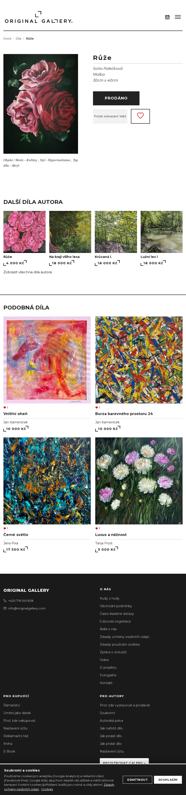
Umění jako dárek (17, 713)
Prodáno (116, 98)
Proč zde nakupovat (19, 721)
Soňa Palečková (108, 68)
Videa (104, 660)
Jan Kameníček (15, 422)
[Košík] (167, 17)
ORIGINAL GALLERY (26, 590)
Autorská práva (111, 721)
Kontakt (106, 683)
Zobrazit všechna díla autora (27, 272)
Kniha (7, 744)
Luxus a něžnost (111, 535)
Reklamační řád (15, 736)
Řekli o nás (108, 629)
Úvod (7, 38)
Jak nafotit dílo (111, 728)
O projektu (108, 667)
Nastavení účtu (15, 728)
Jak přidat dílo (111, 744)
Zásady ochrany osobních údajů (124, 637)
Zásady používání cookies (120, 644)
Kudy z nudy (110, 598)
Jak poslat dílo (111, 736)
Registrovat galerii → (124, 763)
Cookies (47, 789)
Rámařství (11, 705)
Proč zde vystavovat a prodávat (125, 705)
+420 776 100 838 (20, 600)
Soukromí (107, 713)
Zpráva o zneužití (113, 652)
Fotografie (108, 675)
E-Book (9, 751)
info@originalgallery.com (26, 608)
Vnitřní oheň (15, 414)
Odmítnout (137, 779)
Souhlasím (168, 779)
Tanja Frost (104, 543)
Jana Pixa (10, 543)
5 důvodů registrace (115, 621)
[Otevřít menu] (178, 17)
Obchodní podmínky (116, 606)
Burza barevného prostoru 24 (124, 414)
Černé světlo (15, 535)
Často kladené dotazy (117, 614)
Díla (18, 38)
